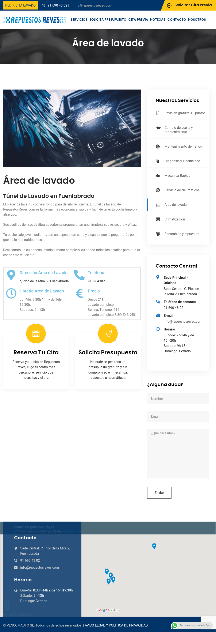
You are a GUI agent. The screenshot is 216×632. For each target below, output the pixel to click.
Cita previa (138, 19)
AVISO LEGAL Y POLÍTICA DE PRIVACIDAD (116, 625)
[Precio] (79, 293)
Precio (94, 291)
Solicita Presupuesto (107, 19)
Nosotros (197, 19)
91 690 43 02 (57, 5)
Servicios (79, 19)
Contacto (176, 19)
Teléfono (96, 272)
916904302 (96, 281)
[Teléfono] (79, 275)
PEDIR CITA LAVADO (20, 5)
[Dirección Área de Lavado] (11, 275)
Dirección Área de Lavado (44, 272)
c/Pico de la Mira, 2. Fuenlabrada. (45, 281)
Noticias (157, 19)
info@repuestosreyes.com (93, 5)
